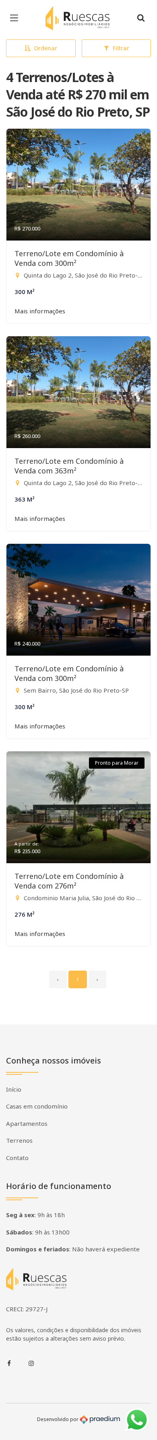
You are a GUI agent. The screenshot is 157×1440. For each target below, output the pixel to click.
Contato (17, 1158)
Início (13, 1089)
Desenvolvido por (58, 1418)
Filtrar (121, 48)
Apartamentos (27, 1123)
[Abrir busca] (141, 18)
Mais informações (39, 311)
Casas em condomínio (37, 1106)
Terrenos (19, 1140)
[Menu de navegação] (16, 18)
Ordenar (45, 48)
